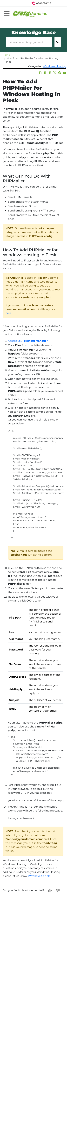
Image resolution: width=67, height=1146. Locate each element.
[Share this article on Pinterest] (59, 72)
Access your (28, 340)
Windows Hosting (54, 66)
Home (6, 54)
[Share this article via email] (64, 72)
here (9, 313)
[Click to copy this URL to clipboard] (40, 72)
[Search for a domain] (58, 3)
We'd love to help (39, 876)
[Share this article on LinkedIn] (50, 72)
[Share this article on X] (54, 72)
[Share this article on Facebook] (45, 72)
